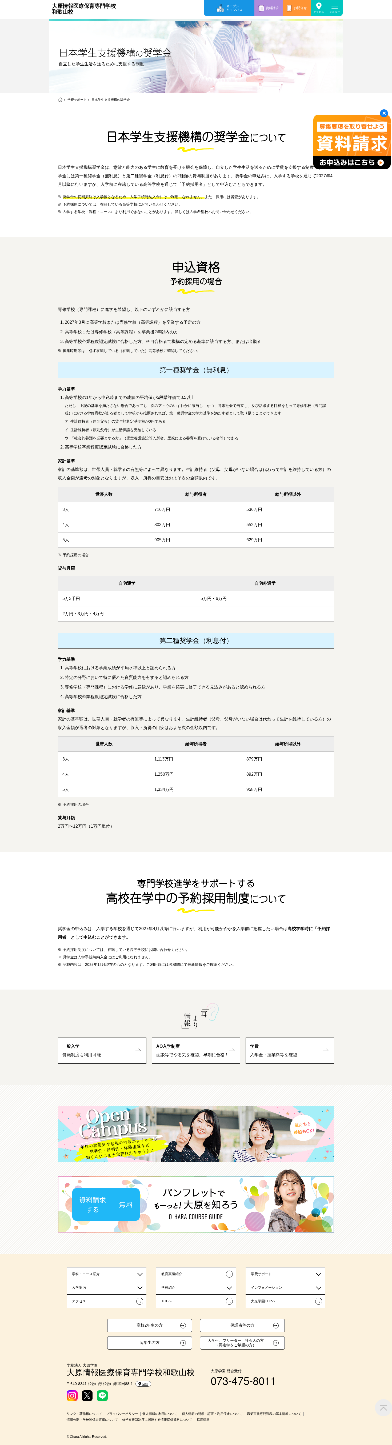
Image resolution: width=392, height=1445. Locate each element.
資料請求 (272, 8)
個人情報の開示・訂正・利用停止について (212, 1414)
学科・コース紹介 (86, 1274)
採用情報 (203, 1420)
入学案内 (79, 1288)
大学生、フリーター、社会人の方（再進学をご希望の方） (236, 1342)
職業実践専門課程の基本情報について (274, 1414)
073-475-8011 (243, 1380)
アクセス (318, 11)
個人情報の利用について (160, 1414)
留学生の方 (149, 1342)
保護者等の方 (242, 1325)
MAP (145, 1384)
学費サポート (77, 100)
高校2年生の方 (150, 1325)
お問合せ (300, 8)
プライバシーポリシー (122, 1414)
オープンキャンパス (234, 8)
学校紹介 (168, 1288)
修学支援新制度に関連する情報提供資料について (157, 1420)
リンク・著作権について (84, 1414)
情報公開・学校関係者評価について (92, 1420)
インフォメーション (266, 1288)
